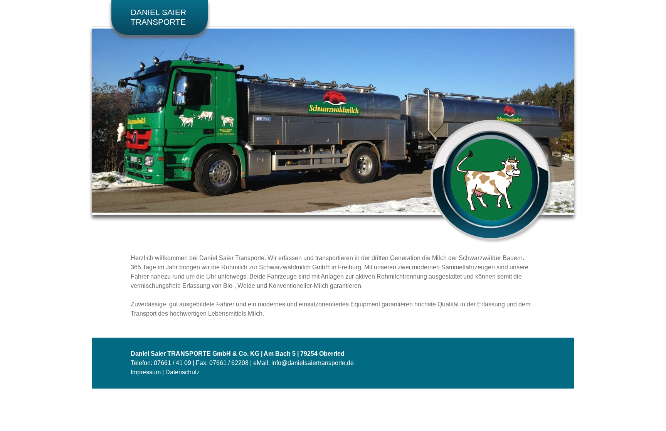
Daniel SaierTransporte (158, 17)
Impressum (146, 372)
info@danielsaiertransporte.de (312, 363)
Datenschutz (182, 372)
